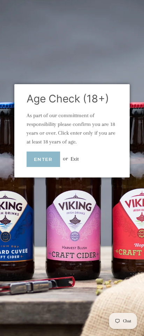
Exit (75, 158)
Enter (43, 159)
